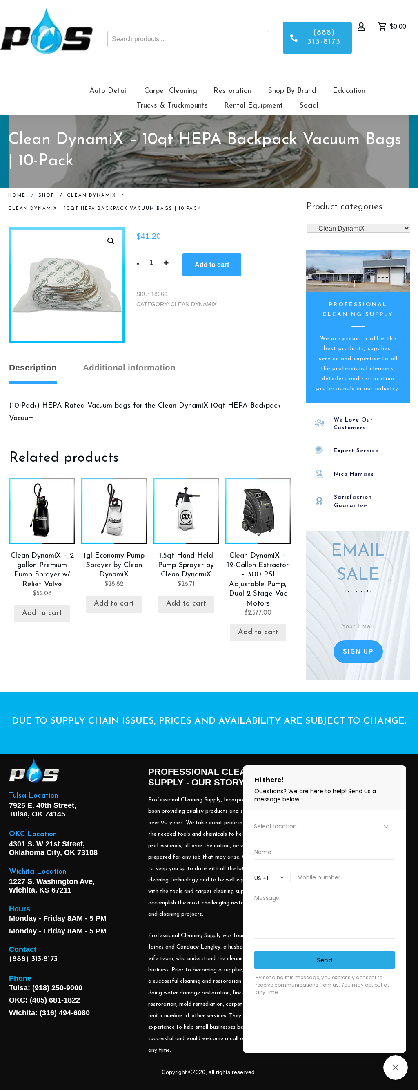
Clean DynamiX (194, 304)
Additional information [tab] (129, 367)
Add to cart (212, 264)
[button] (111, 241)
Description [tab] (33, 367)
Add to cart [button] (42, 613)
